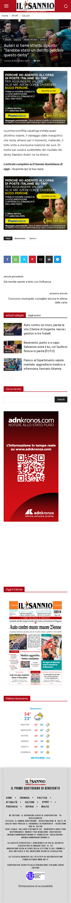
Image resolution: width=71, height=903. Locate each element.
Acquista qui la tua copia (27, 169)
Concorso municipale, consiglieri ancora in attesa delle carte (37, 300)
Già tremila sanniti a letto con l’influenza (27, 281)
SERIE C (43, 39)
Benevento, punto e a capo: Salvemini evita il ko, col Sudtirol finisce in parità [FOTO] (45, 347)
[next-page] (11, 378)
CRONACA (9, 334)
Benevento (20, 238)
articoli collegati (15, 315)
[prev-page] (6, 378)
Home (5, 15)
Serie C (33, 238)
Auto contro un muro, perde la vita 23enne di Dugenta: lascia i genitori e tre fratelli (45, 329)
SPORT (15, 15)
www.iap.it (43, 859)
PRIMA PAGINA (30, 39)
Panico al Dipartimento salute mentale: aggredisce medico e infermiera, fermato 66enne (44, 364)
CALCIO (26, 15)
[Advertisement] (31, 552)
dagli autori (34, 315)
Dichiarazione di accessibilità (35, 886)
